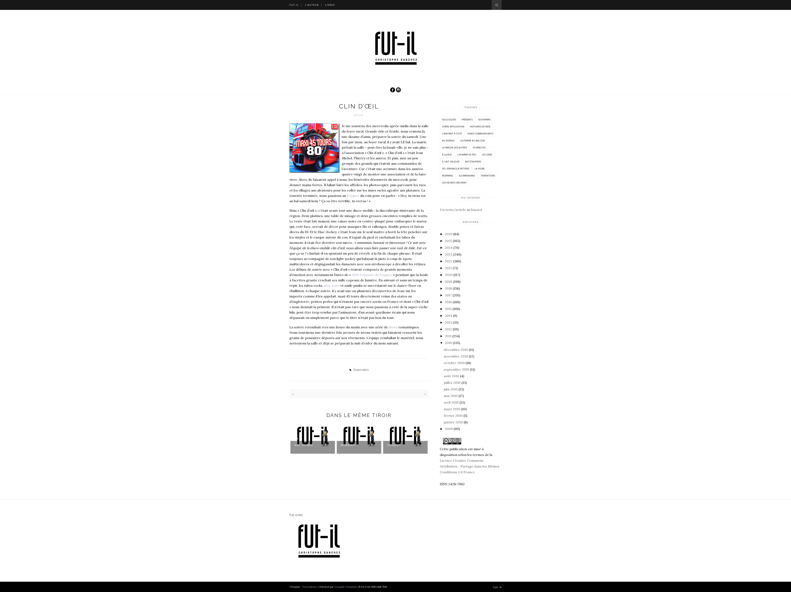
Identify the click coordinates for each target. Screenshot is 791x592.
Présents (467, 119)
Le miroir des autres (454, 147)
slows (393, 327)
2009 (449, 429)
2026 (448, 234)
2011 (448, 336)
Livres (330, 4)
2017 (448, 295)
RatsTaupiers (473, 161)
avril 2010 (451, 402)
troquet (353, 196)
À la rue (447, 154)
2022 (448, 261)
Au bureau (448, 140)
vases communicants (480, 133)
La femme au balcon (472, 140)
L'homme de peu (466, 154)
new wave (331, 285)
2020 (449, 275)
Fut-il (294, 4)
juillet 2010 (452, 383)
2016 (448, 302)
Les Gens (487, 154)
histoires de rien (480, 126)
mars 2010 (452, 409)
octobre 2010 (454, 363)
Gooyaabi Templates (345, 586)
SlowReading (467, 175)
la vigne (480, 168)
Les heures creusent (454, 182)
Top (496, 587)
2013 (448, 322)
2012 (448, 329)
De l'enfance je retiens (455, 168)
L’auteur (312, 4)
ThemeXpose (309, 586)
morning (447, 175)
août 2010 (451, 376)
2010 (448, 343)
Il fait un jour (450, 161)
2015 (448, 309)
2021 (448, 268)
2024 (449, 247)
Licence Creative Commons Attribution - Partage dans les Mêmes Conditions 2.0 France (469, 466)
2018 (448, 288)
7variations (488, 175)
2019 (448, 282)
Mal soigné (304, 445)
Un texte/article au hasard (461, 210)
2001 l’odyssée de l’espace (372, 275)
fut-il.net (296, 515)
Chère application (453, 126)
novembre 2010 (456, 356)
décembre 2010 (456, 350)
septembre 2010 (456, 369)
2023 (448, 254)
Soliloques (449, 119)
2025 (448, 241)
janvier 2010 (453, 422)
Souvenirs (361, 370)
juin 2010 (451, 389)
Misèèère (348, 445)
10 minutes (479, 147)
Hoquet (393, 445)
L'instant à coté (452, 133)
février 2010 (453, 415)
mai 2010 (451, 396)
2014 (448, 316)
